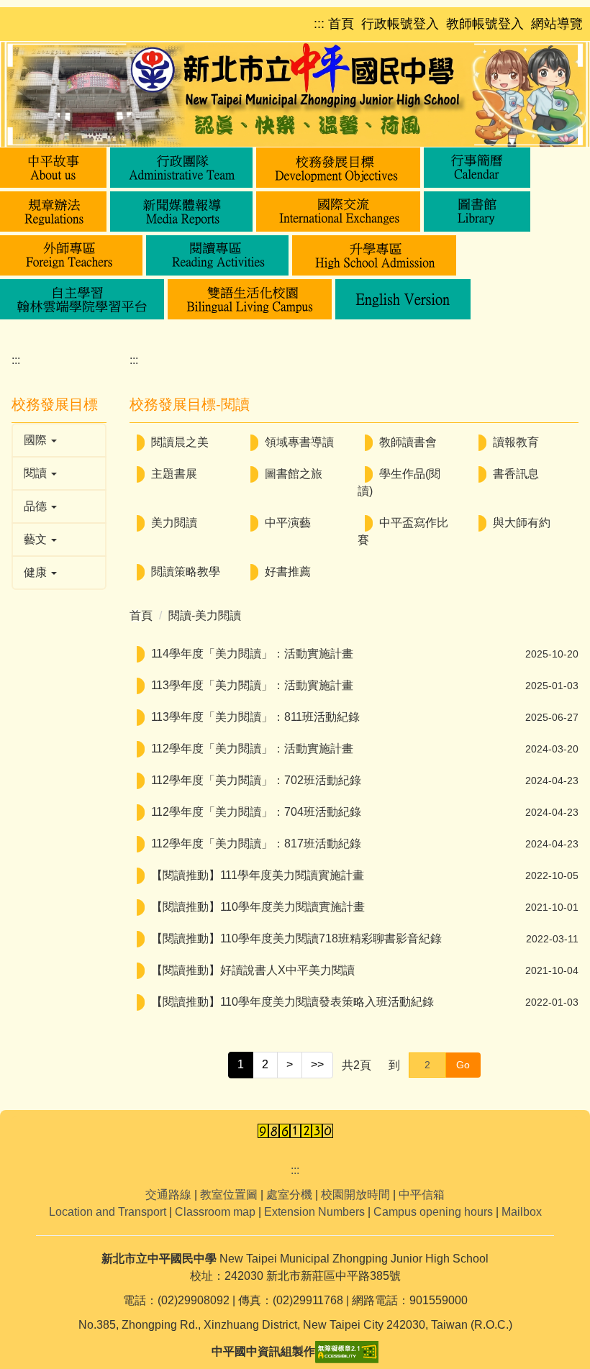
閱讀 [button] (37, 473)
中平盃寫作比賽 (403, 531)
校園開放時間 (355, 1194)
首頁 (141, 615)
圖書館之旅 (293, 474)
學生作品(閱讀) (399, 482)
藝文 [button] (37, 539)
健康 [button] (37, 572)
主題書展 (174, 474)
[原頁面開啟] (477, 167)
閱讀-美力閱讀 (204, 615)
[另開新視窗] (477, 211)
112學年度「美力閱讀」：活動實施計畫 (252, 748)
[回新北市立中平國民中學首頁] (295, 94)
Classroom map (215, 1212)
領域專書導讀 (299, 442)
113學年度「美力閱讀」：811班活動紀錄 (255, 717)
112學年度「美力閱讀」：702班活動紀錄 (256, 780)
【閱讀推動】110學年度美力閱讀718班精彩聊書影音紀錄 (296, 938)
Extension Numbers (314, 1212)
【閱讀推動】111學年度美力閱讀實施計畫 (257, 875)
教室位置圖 (229, 1194)
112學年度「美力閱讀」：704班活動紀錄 (256, 812)
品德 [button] (37, 506)
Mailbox (522, 1212)
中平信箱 (422, 1194)
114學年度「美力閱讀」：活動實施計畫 (252, 653)
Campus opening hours (433, 1212)
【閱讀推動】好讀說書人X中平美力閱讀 (253, 970)
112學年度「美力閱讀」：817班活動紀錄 (256, 843)
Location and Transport (107, 1212)
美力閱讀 (174, 523)
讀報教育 (516, 442)
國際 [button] (37, 440)
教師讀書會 (408, 442)
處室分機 (289, 1194)
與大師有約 (521, 523)
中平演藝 (288, 523)
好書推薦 (288, 571)
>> (317, 1064)
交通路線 (168, 1194)
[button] (53, 167)
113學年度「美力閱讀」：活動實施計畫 (252, 685)
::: (16, 360)
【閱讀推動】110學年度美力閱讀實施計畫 (258, 907)
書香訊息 (516, 474)
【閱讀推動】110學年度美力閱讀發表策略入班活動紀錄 (292, 1002)
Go (463, 1064)
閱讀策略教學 (185, 571)
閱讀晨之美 (180, 442)
